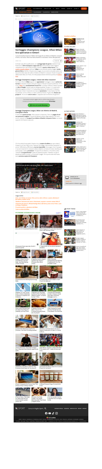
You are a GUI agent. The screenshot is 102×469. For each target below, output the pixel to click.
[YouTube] (49, 414)
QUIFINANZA (70, 419)
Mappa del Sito (73, 408)
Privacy (27, 421)
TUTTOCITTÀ (56, 419)
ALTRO (76, 8)
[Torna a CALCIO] (16, 12)
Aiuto (46, 421)
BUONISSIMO (76, 419)
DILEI (61, 419)
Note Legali (23, 421)
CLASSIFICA (46, 12)
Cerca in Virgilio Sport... (36, 408)
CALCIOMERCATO (37, 8)
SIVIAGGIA (65, 419)
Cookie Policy (32, 421)
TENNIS (63, 8)
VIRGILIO (24, 419)
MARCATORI (54, 12)
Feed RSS (79, 408)
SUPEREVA (81, 419)
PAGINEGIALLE (30, 419)
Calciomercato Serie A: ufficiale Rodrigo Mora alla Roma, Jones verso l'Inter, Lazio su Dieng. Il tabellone (38, 204)
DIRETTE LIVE (47, 8)
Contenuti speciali (58, 408)
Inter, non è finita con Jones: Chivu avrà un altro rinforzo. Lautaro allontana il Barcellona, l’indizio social (37, 198)
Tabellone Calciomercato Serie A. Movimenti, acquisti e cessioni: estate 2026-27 (37, 201)
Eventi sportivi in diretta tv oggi (74, 183)
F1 (53, 8)
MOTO (57, 8)
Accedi (84, 8)
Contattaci (66, 408)
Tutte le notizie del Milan (22, 209)
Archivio (84, 408)
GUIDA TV (69, 8)
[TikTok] (53, 414)
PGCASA (44, 419)
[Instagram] (56, 414)
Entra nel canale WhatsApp (40, 105)
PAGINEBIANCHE (50, 419)
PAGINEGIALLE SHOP (37, 419)
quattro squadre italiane (22, 69)
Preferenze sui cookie (39, 421)
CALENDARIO (37, 12)
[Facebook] (46, 414)
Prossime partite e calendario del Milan (26, 207)
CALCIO (29, 8)
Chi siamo (18, 421)
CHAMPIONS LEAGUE (27, 19)
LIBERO (20, 419)
